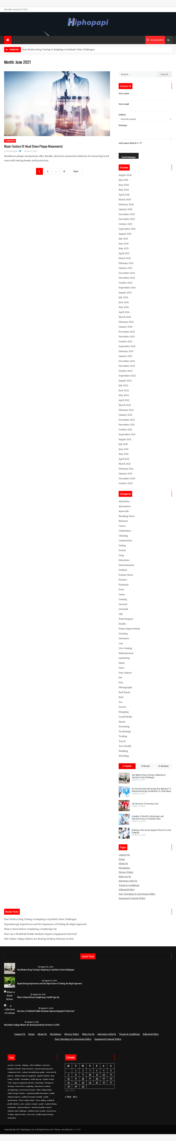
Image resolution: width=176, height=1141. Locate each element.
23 (83, 1082)
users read (31, 1114)
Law (121, 643)
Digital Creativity (43, 1076)
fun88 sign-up (36, 1079)
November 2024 (127, 278)
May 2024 (124, 307)
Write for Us (125, 876)
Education (124, 560)
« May (68, 1097)
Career (122, 526)
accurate (18, 1065)
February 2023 (126, 351)
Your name (124, 93)
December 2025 (127, 214)
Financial (123, 584)
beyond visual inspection (44, 1069)
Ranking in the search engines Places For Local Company (151, 831)
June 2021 (123, 449)
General (123, 604)
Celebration (10, 141)
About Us (123, 863)
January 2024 (125, 326)
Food (121, 589)
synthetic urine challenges (17, 1111)
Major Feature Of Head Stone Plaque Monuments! (33, 146)
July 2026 (123, 180)
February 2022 (126, 410)
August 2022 (125, 380)
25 (97, 1082)
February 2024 (126, 322)
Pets (121, 682)
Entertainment (126, 565)
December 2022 (127, 361)
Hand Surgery (126, 619)
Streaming (124, 726)
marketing (124, 658)
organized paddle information (37, 1093)
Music (122, 663)
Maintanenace (126, 653)
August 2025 (125, 234)
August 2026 (125, 175)
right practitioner (23, 1107)
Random (165, 766)
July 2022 (123, 385)
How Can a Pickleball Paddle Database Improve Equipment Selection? (40, 934)
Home (122, 859)
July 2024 (123, 297)
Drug (121, 555)
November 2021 (127, 424)
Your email (124, 104)
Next (75, 171)
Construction (125, 540)
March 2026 (125, 199)
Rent (121, 697)
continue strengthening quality (33, 1072)
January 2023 (125, 356)
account (10, 1065)
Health (122, 624)
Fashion (123, 570)
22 (76, 1082)
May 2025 (124, 248)
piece (22, 1104)
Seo (120, 702)
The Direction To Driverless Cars (145, 803)
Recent (146, 766)
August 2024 (125, 292)
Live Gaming (125, 648)
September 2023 (127, 346)
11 (97, 1074)
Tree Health (125, 746)
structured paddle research (41, 1107)
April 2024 (124, 312)
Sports (122, 721)
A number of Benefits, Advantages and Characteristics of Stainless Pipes (148, 817)
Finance (123, 579)
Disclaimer (124, 868)
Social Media (125, 716)
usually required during (44, 1114)
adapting (25, 1065)
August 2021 (125, 439)
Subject (122, 114)
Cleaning (123, 535)
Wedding (123, 751)
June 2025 (124, 243)
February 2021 (126, 468)
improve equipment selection (23, 1083)
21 (69, 1082)
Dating (122, 545)
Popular (128, 766)
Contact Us (124, 855)
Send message (129, 157)
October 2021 (125, 429)
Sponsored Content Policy (132, 898)
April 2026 (124, 194)
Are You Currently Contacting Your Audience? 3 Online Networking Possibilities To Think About (151, 790)
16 (83, 1078)
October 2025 (125, 224)
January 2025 (125, 268)
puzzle (41, 1104)
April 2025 (124, 253)
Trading (123, 736)
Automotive (125, 506)
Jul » (75, 1097)
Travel (122, 741)
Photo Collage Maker (27, 1100)
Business (123, 521)
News (121, 668)
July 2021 (123, 444)
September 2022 (127, 375)
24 (90, 1082)
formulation (25, 1079)
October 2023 (125, 341)
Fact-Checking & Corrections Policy (137, 894)
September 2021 (127, 434)
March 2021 (125, 463)
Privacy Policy (126, 872)
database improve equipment (25, 1076)
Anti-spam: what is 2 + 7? (130, 143)
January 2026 (125, 209)
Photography (125, 687)
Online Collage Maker (44, 1090)
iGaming (123, 633)
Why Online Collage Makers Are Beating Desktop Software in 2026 (39, 939)
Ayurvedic (124, 511)
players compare (32, 1104)
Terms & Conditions (129, 885)
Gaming (123, 599)
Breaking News (126, 516)
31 (64, 171)
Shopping (124, 712)
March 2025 (125, 258)
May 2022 (124, 395)
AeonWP (77, 1129)
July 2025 (123, 238)
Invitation (124, 638)
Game (122, 594)
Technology (125, 731)
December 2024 (127, 273)
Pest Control (125, 672)
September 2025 (127, 229)
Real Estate (124, 692)
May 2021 (123, 454)
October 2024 (125, 282)
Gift (121, 614)
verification (12, 1118)
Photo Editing (41, 1100)
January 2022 (125, 415)
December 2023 (127, 331)
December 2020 (127, 478)
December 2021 (127, 420)
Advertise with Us (128, 881)
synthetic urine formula (36, 1111)
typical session (20, 1114)
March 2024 (125, 317)
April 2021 (124, 459)
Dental (122, 550)
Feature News (126, 575)
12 (104, 1074)
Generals (123, 609)
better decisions (28, 1069)
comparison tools (14, 1072)
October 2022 (125, 371)
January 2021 (125, 473)
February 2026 (126, 204)
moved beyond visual (27, 1090)
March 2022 (125, 405)
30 (83, 1086)
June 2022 (124, 390)
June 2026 (124, 185)
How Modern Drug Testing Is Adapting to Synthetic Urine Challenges (58, 49)
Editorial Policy (127, 889)
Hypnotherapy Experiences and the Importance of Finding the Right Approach (45, 924)
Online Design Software (16, 1093)
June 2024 (124, 302)
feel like (17, 1079)
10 (90, 1074)
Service (122, 707)
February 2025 (126, 263)
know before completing (24, 1086)
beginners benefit (14, 1069)
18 (97, 1078)
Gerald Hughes (12, 151)
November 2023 (127, 336)
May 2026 (124, 189)
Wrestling (124, 756)
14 (69, 1078)
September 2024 (127, 287)
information (39, 1083)
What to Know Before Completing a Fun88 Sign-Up (30, 929)
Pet (120, 677)
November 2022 (127, 366)
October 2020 (126, 483)
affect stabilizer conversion (40, 1065)
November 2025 (127, 219)
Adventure (124, 501)
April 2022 (124, 400)
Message (123, 125)
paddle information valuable (32, 1097)
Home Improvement (129, 628)
